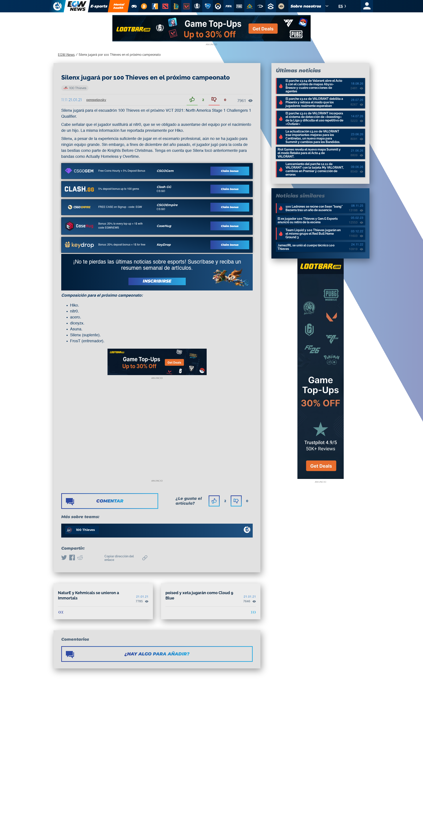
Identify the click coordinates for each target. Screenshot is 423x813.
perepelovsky (96, 100)
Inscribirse (157, 281)
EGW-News (66, 54)
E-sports (99, 6)
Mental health (119, 6)
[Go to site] (79, 170)
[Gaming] (134, 6)
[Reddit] (80, 558)
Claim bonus (230, 171)
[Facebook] (72, 558)
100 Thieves (77, 88)
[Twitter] (64, 558)
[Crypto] (144, 6)
